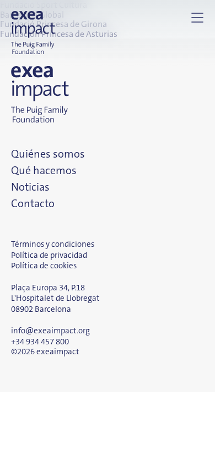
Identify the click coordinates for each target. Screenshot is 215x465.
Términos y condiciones (52, 244)
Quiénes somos (48, 154)
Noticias (30, 187)
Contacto (33, 203)
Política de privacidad (49, 255)
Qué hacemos (44, 170)
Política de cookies (44, 265)
